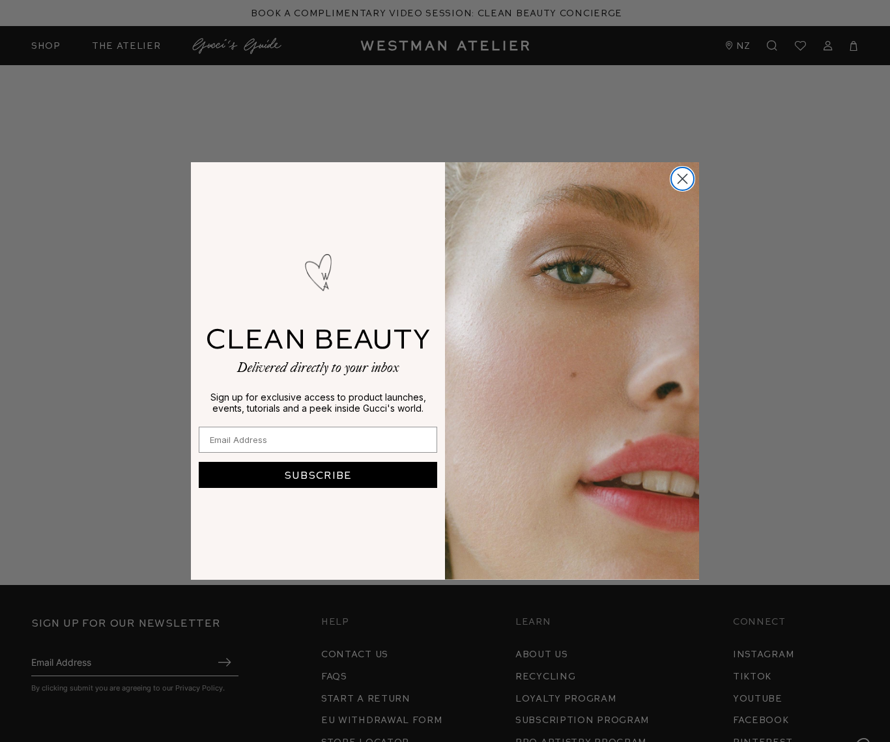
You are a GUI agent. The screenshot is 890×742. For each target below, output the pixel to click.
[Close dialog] (682, 178)
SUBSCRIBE (318, 474)
